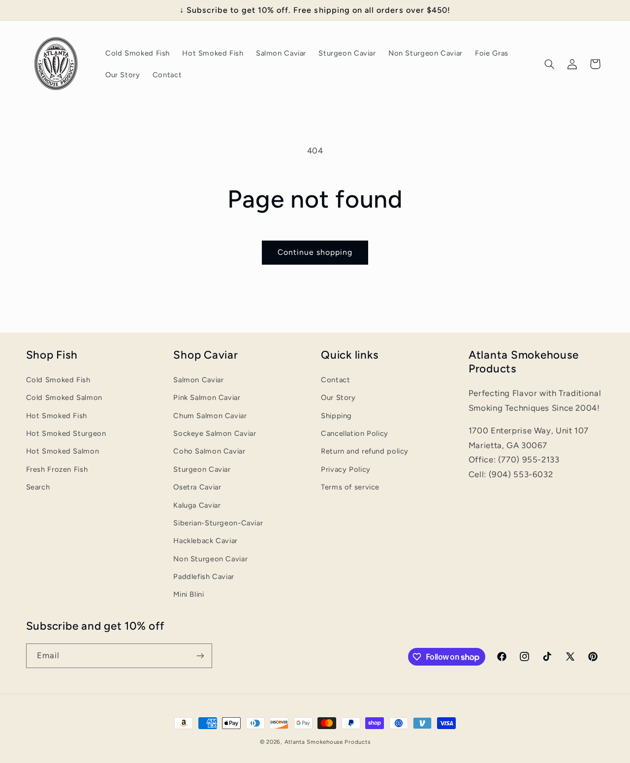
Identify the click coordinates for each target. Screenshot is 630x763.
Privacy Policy (346, 469)
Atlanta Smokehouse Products (327, 741)
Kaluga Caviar (196, 505)
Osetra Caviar (197, 487)
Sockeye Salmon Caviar (214, 433)
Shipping (336, 415)
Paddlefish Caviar (203, 576)
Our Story (338, 397)
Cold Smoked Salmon (64, 397)
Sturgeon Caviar (201, 469)
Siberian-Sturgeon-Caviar (218, 523)
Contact (335, 379)
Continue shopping (315, 252)
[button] (549, 64)
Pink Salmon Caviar (206, 397)
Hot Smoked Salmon (62, 451)
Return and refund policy (365, 451)
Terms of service (350, 487)
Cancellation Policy (354, 433)
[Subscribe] (200, 655)
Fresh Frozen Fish (57, 469)
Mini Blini (188, 594)
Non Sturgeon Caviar (210, 558)
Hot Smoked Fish (56, 415)
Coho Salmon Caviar (209, 451)
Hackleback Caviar (205, 540)
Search (38, 487)
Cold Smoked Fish (58, 379)
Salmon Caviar (198, 379)
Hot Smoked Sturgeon (66, 433)
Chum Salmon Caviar (210, 415)
